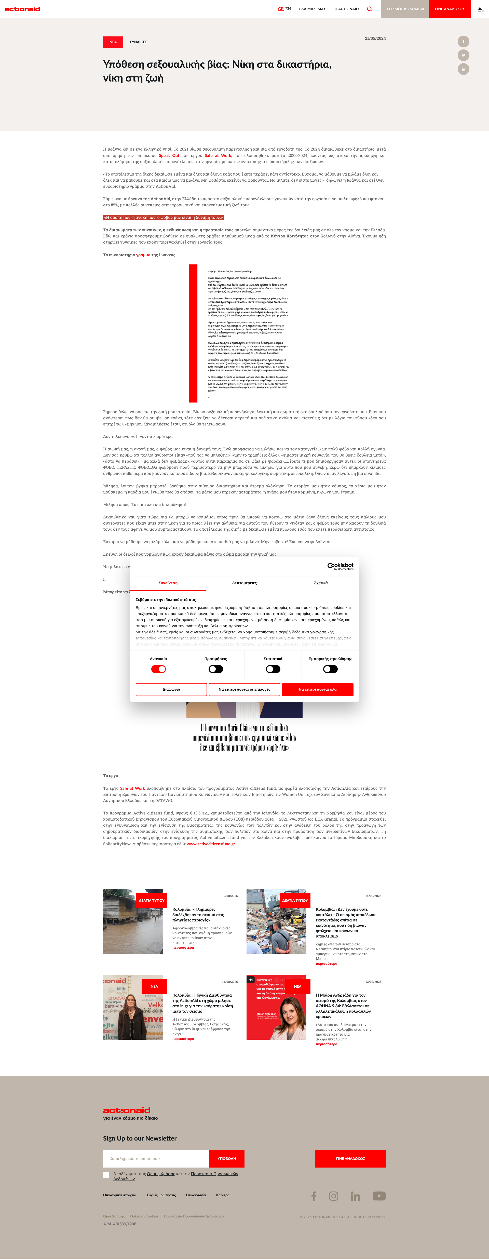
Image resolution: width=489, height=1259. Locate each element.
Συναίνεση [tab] (168, 583)
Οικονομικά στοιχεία (120, 1195)
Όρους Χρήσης (161, 1173)
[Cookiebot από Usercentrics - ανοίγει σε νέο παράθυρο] (331, 566)
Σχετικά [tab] (321, 583)
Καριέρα (223, 1195)
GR (281, 8)
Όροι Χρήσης (114, 1216)
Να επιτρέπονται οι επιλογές (244, 689)
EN (288, 8)
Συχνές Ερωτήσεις (161, 1195)
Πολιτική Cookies (144, 1216)
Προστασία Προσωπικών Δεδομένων (194, 1216)
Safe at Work (132, 788)
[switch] (216, 669)
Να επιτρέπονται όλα (318, 689)
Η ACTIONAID (347, 8)
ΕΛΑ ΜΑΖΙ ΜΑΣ (312, 8)
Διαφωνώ (171, 689)
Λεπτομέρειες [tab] (244, 583)
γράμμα (143, 255)
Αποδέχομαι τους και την (175, 1176)
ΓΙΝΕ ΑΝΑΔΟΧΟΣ (450, 8)
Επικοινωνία (196, 1195)
